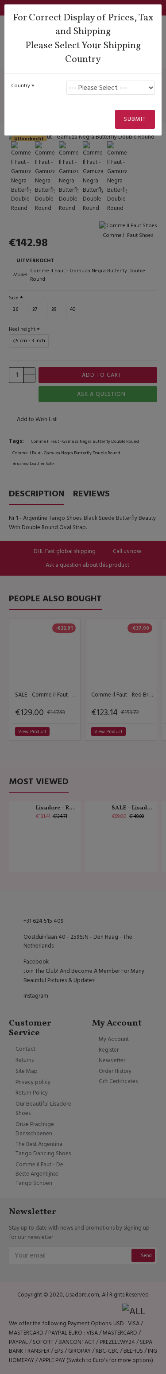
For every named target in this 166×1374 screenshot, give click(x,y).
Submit (135, 119)
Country (20, 85)
